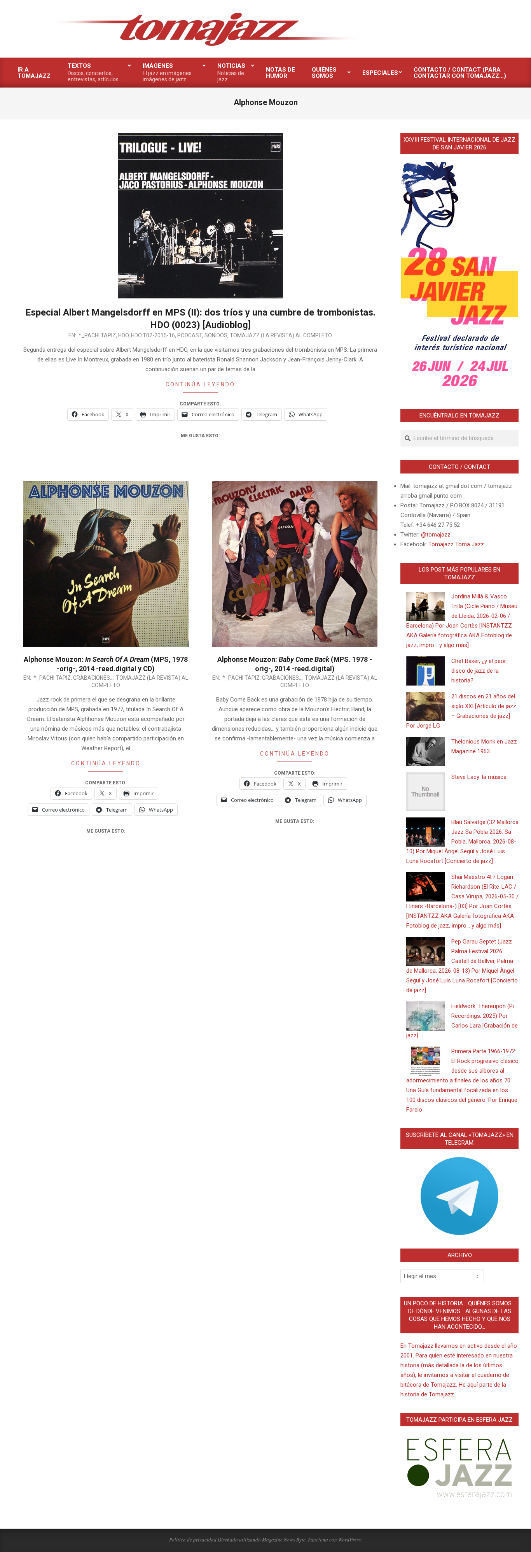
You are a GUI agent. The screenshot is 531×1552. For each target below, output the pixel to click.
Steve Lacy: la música (479, 776)
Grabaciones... (93, 678)
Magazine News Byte (284, 1539)
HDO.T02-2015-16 (153, 335)
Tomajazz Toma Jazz (456, 544)
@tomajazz (436, 534)
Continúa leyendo (200, 384)
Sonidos (215, 335)
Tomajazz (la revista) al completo (281, 335)
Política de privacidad (193, 1539)
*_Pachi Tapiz (97, 335)
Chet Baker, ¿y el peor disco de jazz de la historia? (478, 671)
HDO (123, 335)
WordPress (349, 1539)
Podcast (189, 335)
